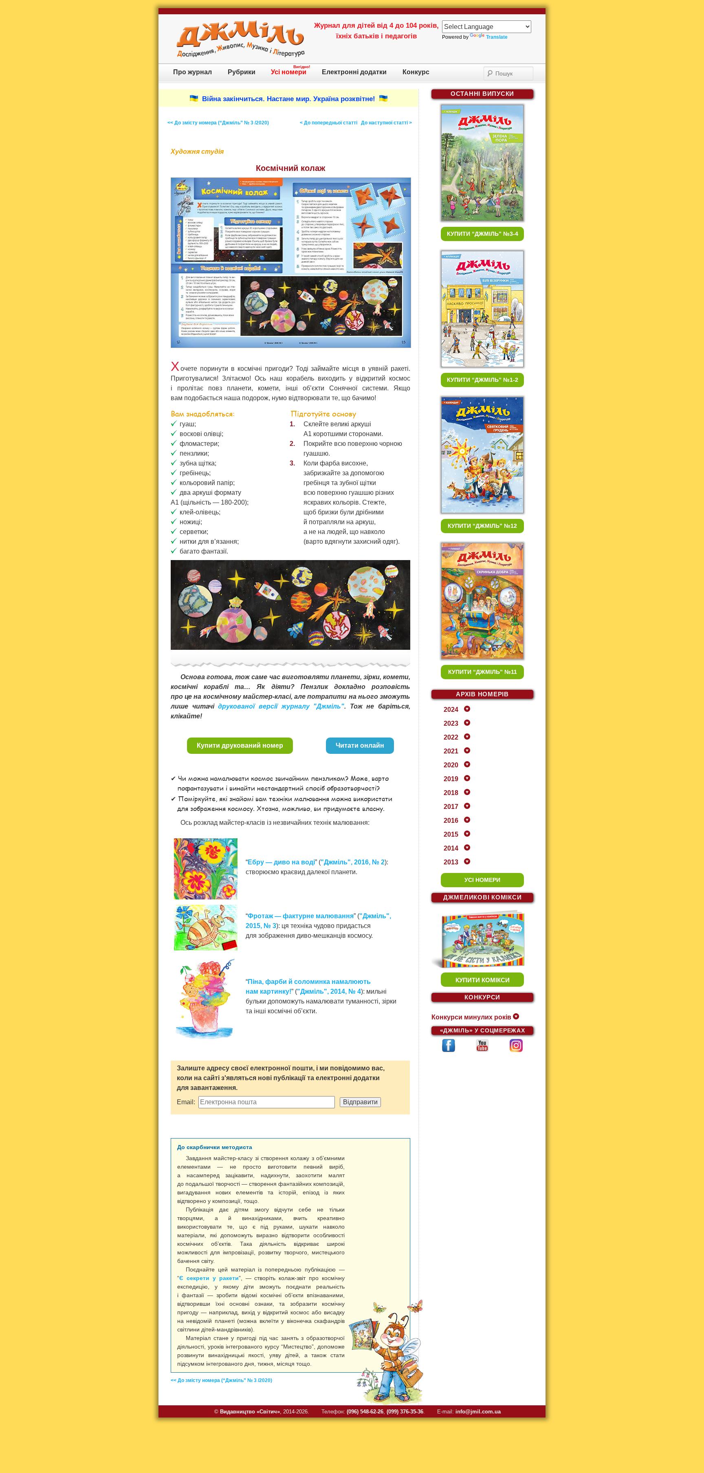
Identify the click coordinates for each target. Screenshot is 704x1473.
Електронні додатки (354, 72)
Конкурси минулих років (471, 1017)
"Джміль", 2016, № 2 (353, 862)
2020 (451, 765)
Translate (497, 37)
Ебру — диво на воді (281, 862)
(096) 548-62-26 (365, 1412)
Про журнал (192, 72)
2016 (451, 820)
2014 (451, 848)
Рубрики (241, 72)
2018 (451, 792)
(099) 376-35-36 (405, 1412)
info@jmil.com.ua (478, 1412)
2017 (451, 806)
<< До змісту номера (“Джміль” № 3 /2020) (218, 123)
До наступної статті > (386, 123)
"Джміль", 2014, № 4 (329, 991)
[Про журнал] (240, 56)
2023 (451, 723)
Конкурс (416, 72)
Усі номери (288, 72)
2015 (451, 834)
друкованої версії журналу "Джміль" (281, 706)
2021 (451, 751)
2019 (451, 778)
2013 (451, 862)
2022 (451, 737)
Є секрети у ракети (209, 1278)
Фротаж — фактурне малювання (301, 916)
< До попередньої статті (328, 123)
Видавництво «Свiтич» (250, 1412)
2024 (451, 709)
